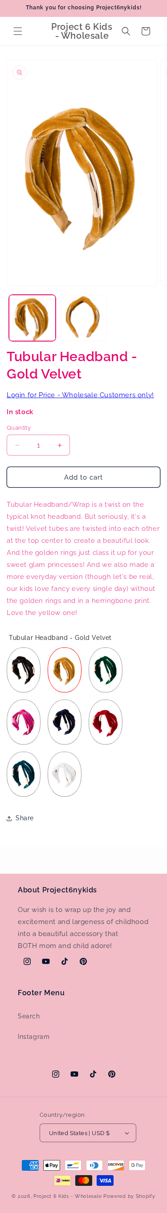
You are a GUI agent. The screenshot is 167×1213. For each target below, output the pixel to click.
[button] (18, 31)
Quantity (19, 427)
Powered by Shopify (129, 1196)
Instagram (33, 1036)
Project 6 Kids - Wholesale (67, 1196)
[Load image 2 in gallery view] (83, 318)
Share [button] (25, 818)
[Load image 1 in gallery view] (32, 318)
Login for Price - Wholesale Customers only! (80, 395)
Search (29, 1016)
